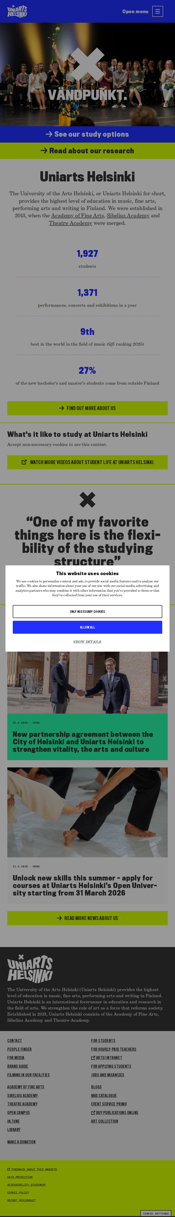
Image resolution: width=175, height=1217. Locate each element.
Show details (87, 642)
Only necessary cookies (87, 611)
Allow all (87, 627)
